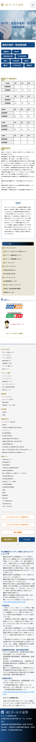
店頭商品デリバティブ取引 (8, 405)
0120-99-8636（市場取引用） (19, 524)
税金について (5, 369)
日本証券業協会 (6, 465)
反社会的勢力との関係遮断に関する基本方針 (13, 447)
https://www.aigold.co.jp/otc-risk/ (14, 602)
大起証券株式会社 (6, 503)
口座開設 (19, 532)
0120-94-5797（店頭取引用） (19, 517)
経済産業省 (5, 495)
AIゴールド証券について (8, 352)
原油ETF (29, 65)
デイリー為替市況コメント (13, 255)
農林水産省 (5, 498)
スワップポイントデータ (12, 285)
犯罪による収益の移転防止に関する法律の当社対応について (17, 449)
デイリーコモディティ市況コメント (16, 251)
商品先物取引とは (6, 360)
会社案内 (4, 412)
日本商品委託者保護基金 (8, 487)
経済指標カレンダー (11, 281)
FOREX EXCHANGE (7, 506)
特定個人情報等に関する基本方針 (10, 438)
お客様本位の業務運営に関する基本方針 (12, 427)
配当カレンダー (10, 292)
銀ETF (6, 65)
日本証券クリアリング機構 (8, 481)
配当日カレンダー (6, 390)
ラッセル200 (22, 56)
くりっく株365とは (7, 358)
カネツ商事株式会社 (7, 501)
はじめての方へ (5, 349)
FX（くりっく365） (7, 397)
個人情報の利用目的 (7, 436)
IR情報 (3, 415)
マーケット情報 (7, 244)
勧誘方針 (4, 425)
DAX (5, 61)
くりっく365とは (6, 355)
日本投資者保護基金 (7, 484)
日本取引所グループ (7, 459)
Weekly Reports (10, 270)
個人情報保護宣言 (6, 433)
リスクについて (6, 430)
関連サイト (4, 456)
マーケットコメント (10, 248)
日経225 (6, 52)
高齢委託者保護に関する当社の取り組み (12, 441)
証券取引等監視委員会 (7, 470)
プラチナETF (17, 65)
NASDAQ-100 (8, 56)
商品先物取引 (5, 402)
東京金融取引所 (6, 462)
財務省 (4, 492)
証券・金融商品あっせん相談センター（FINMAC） (14, 473)
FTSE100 (16, 61)
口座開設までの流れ (7, 363)
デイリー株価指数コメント (13, 259)
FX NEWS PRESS (10, 274)
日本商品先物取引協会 (7, 476)
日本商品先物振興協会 (7, 478)
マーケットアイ (10, 263)
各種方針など (5, 419)
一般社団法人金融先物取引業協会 (10, 467)
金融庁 (4, 490)
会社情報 (3, 409)
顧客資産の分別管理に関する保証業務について (13, 452)
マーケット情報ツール (7, 366)
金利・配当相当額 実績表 (13, 289)
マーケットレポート (10, 266)
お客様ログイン (10, 539)
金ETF (26, 61)
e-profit (27, 539)
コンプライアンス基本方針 (8, 422)
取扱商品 (3, 394)
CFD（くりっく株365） (8, 399)
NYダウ (16, 52)
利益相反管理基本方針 (7, 444)
